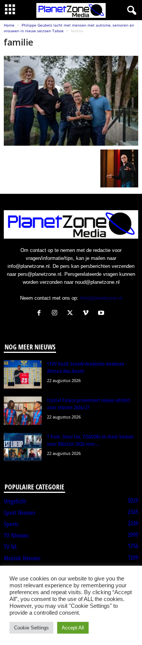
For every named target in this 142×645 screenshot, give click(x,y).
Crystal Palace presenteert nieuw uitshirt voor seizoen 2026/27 (88, 403)
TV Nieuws (16, 535)
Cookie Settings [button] (31, 628)
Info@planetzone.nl (101, 298)
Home (9, 25)
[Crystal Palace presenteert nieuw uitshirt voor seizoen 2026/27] (23, 410)
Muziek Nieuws (22, 558)
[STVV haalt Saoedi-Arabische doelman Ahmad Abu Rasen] (23, 374)
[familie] (71, 101)
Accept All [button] (73, 628)
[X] (72, 313)
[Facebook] (40, 313)
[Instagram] (56, 313)
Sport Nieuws (20, 512)
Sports (11, 524)
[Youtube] (102, 313)
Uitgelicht (15, 501)
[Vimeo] (87, 313)
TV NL (10, 547)
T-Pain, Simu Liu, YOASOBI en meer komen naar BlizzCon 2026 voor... (90, 440)
